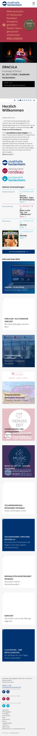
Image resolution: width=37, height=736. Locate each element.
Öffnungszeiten (6, 712)
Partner (4, 721)
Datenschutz (6, 727)
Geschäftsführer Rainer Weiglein (17, 133)
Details (22, 202)
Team (3, 717)
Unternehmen (6, 715)
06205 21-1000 (6, 685)
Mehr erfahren (15, 38)
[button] (15, 100)
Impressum (5, 725)
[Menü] (34, 2)
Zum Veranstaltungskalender (17, 251)
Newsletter (5, 710)
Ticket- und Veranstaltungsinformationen (14, 84)
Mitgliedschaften (7, 723)
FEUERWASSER (13, 733)
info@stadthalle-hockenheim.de (11, 687)
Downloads (5, 714)
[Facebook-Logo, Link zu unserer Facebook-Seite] (3, 691)
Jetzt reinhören (8, 154)
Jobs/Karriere (6, 719)
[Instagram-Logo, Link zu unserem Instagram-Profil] (8, 691)
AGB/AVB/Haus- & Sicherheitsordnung (13, 729)
